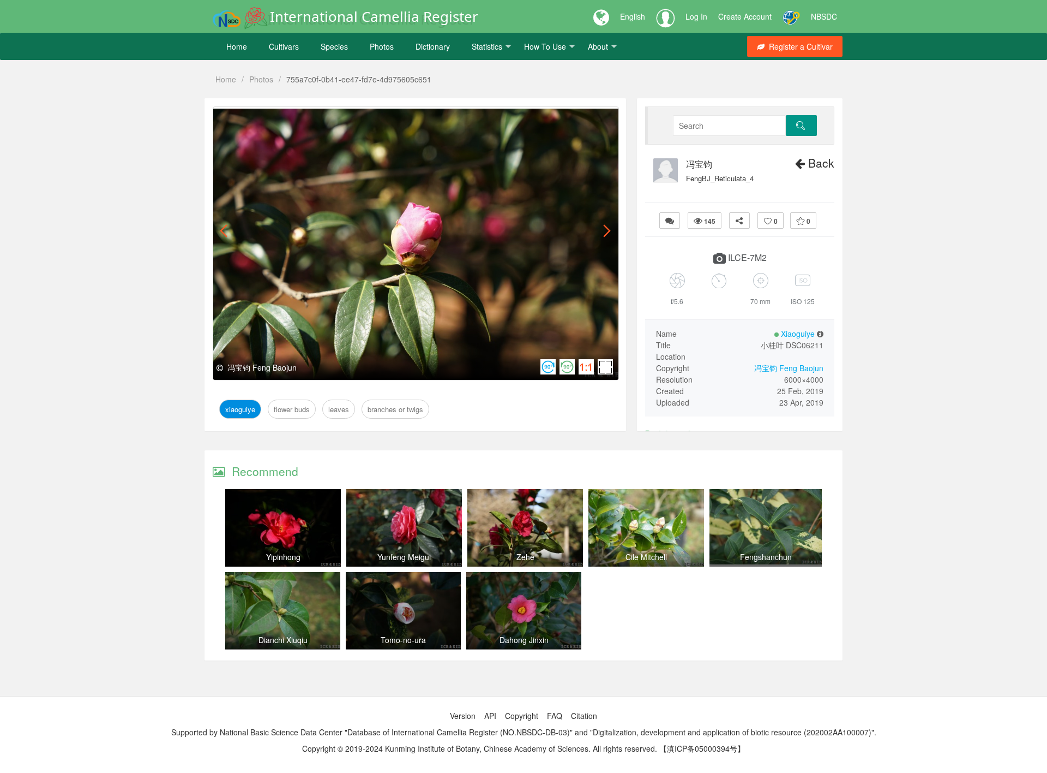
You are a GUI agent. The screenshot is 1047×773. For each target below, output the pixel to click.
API (490, 715)
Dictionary (433, 46)
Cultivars (284, 46)
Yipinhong (283, 556)
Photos (382, 46)
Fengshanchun (766, 556)
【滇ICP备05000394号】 (702, 748)
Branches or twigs (387, 119)
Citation (584, 715)
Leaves (332, 119)
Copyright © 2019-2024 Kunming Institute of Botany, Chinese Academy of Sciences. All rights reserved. (479, 748)
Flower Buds (289, 119)
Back (819, 162)
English (632, 16)
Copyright (521, 715)
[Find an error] (669, 220)
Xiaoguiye (240, 119)
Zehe (525, 556)
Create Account (745, 16)
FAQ (554, 715)
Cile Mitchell (646, 556)
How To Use (545, 46)
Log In (696, 16)
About (598, 46)
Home (236, 46)
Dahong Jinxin (524, 639)
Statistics (487, 46)
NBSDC (824, 16)
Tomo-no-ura (403, 639)
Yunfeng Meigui (404, 556)
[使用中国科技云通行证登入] (791, 16)
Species (334, 46)
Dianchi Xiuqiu (283, 639)
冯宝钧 (699, 164)
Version (463, 715)
